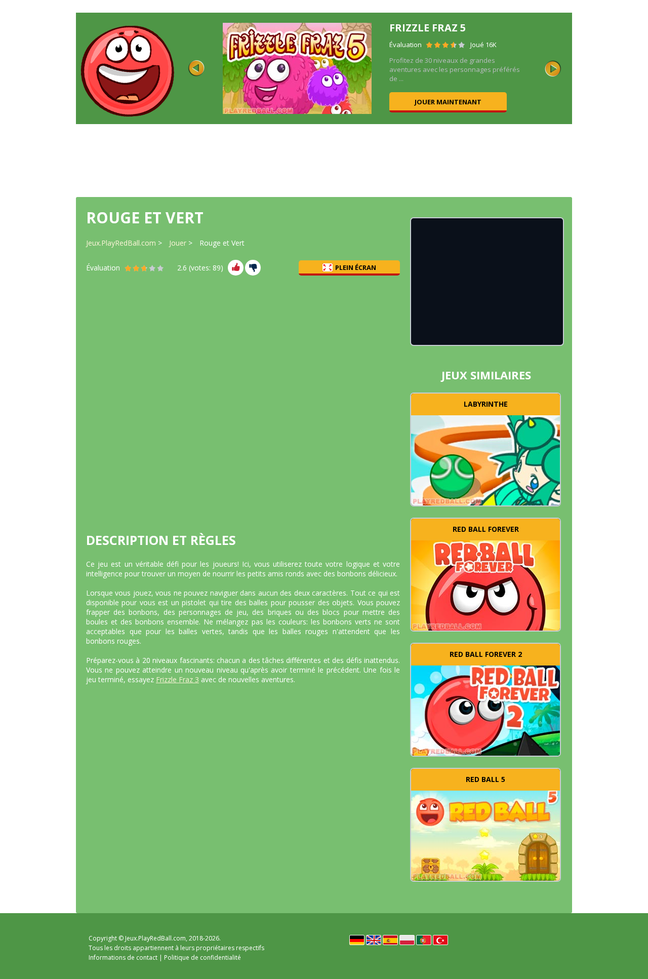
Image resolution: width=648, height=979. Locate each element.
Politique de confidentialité (202, 957)
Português (423, 940)
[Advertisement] (324, 159)
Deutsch (356, 940)
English (373, 940)
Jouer (177, 243)
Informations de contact (123, 957)
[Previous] (196, 68)
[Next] (553, 68)
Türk (440, 940)
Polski (407, 940)
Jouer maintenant (518, 101)
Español (390, 940)
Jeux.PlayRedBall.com (121, 243)
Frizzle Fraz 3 (177, 679)
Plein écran (355, 267)
